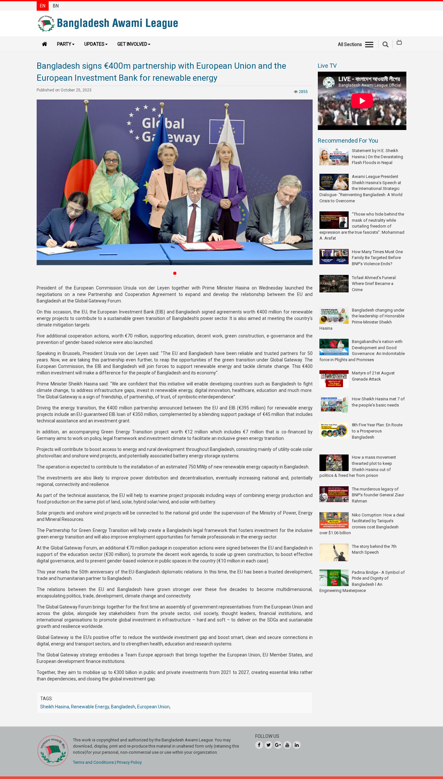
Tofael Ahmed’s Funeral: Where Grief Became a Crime (374, 283)
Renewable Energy (90, 706)
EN (42, 5)
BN (56, 5)
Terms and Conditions (93, 762)
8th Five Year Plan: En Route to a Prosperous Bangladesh (377, 430)
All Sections (350, 44)
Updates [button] (94, 44)
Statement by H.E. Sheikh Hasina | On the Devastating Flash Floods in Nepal (377, 156)
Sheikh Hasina (54, 706)
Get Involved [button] (132, 44)
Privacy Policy (129, 762)
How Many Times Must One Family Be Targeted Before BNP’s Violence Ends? (377, 257)
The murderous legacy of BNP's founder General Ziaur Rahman (378, 495)
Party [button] (64, 44)
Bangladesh (123, 706)
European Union (153, 706)
